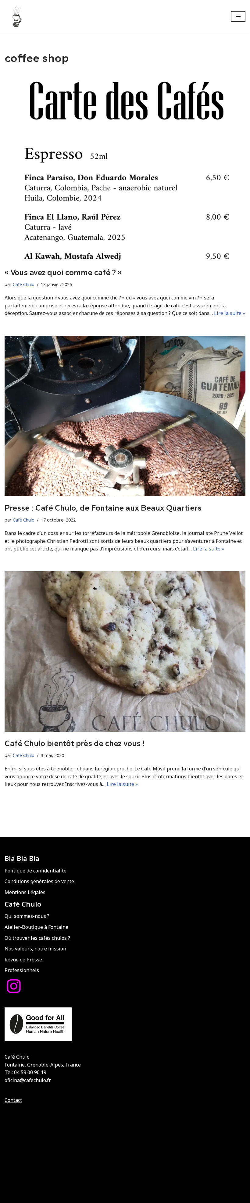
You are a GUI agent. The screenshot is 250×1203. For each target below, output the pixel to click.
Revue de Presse (23, 959)
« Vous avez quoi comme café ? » (63, 272)
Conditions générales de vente (39, 881)
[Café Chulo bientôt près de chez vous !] (125, 651)
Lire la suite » (229, 313)
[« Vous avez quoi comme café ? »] (125, 167)
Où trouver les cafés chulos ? (37, 938)
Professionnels (22, 970)
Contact (13, 1100)
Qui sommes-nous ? (27, 916)
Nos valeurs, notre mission (35, 948)
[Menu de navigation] (238, 16)
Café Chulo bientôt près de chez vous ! (75, 743)
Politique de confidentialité (35, 870)
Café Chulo (23, 284)
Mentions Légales (25, 892)
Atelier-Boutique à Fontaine (36, 927)
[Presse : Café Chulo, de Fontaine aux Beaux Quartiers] (125, 416)
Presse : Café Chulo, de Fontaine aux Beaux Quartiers (103, 508)
